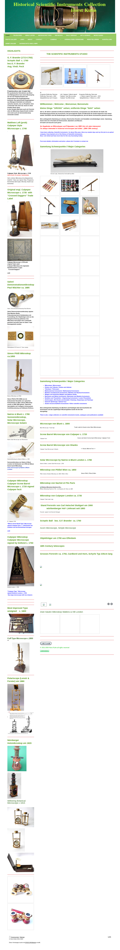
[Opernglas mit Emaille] (20, 890)
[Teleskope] (90, 185)
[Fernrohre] (50, 186)
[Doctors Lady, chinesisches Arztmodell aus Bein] (77, 161)
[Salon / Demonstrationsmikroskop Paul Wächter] (20, 299)
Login (109, 936)
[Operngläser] (70, 186)
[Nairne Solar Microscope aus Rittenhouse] (20, 432)
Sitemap (22, 937)
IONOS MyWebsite (30, 942)
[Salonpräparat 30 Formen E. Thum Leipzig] (20, 336)
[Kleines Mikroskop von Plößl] (19, 377)
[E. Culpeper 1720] (20, 506)
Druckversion (15, 937)
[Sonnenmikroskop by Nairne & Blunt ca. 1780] (20, 450)
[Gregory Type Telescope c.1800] (51, 76)
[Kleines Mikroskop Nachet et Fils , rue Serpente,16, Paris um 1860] (59, 487)
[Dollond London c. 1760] (20, 566)
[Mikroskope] (50, 225)
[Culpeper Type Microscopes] (75, 76)
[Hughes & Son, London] (98, 76)
